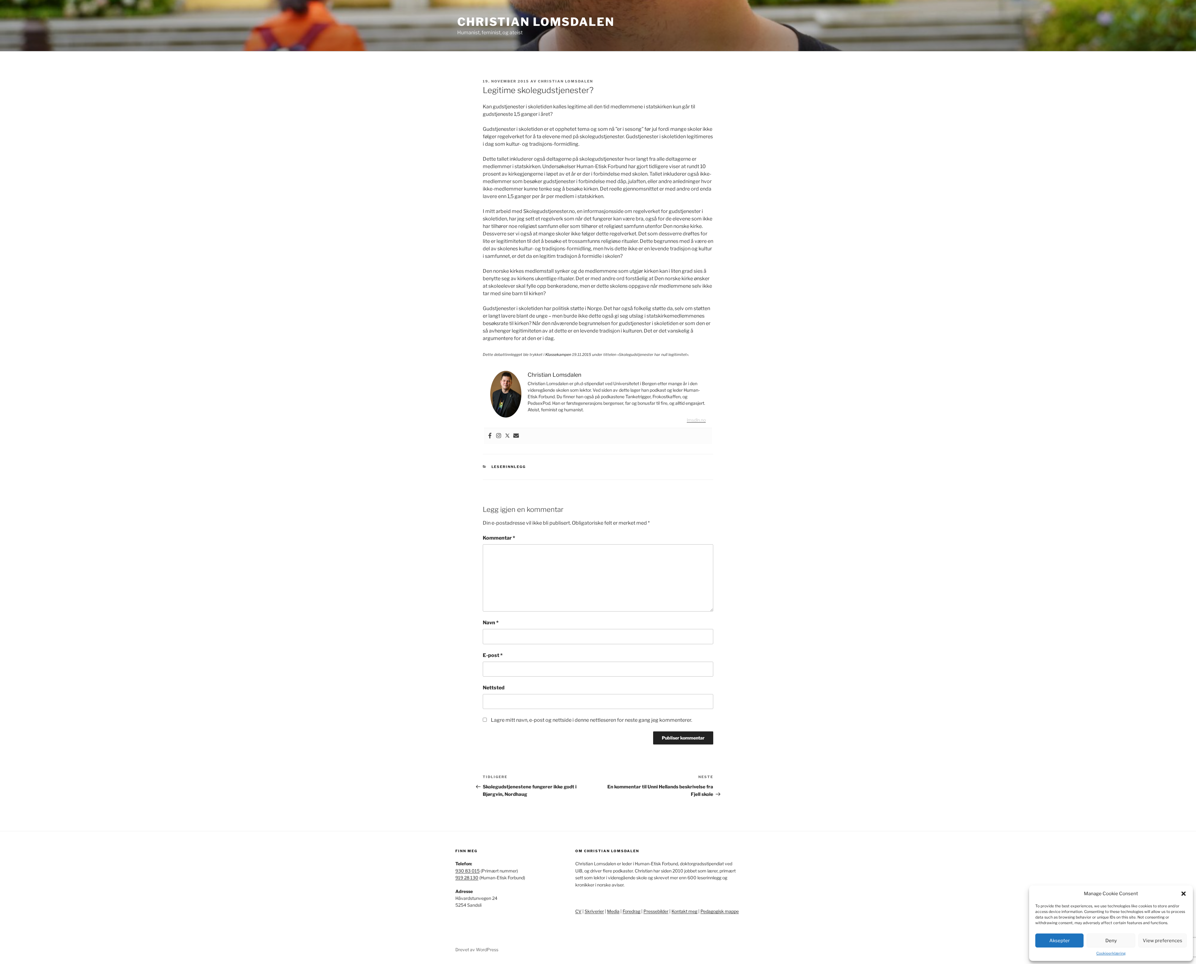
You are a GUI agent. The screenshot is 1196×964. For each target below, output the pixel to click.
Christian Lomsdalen (536, 22)
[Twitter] (507, 436)
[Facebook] (490, 436)
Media (613, 911)
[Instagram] (498, 436)
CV (578, 911)
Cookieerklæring (1111, 953)
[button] (1183, 894)
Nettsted (494, 688)
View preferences (1162, 940)
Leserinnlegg (508, 467)
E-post (493, 655)
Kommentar (499, 538)
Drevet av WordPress (476, 949)
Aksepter (1059, 940)
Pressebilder (655, 911)
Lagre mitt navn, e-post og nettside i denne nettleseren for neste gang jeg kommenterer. (591, 720)
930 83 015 (467, 870)
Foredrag (631, 911)
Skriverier (594, 911)
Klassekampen (558, 354)
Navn (491, 623)
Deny (1111, 940)
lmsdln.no (696, 420)
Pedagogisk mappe (719, 911)
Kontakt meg (684, 911)
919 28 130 (466, 877)
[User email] (516, 436)
